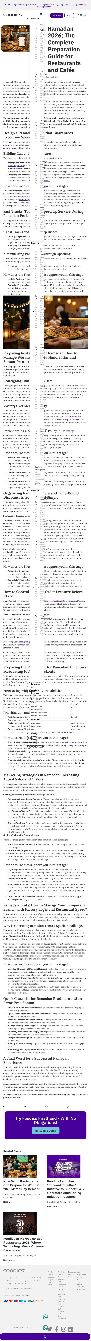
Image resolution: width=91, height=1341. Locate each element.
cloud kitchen (69, 634)
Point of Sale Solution (61, 1277)
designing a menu (11, 145)
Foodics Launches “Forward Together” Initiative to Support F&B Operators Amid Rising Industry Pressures (65, 1189)
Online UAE (62, 1302)
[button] (13, 1106)
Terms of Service (79, 1278)
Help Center (35, 723)
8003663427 (28, 1288)
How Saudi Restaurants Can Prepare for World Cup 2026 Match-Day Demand (23, 1185)
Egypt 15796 (62, 5)
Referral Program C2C (39, 712)
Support (50, 1280)
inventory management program (72, 745)
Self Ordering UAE (61, 1311)
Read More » (9, 1202)
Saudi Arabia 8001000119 (15, 5)
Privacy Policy (81, 1275)
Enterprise (35, 684)
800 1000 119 (13, 1288)
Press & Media (36, 726)
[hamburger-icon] (41, 14)
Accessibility (80, 1287)
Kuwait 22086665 (77, 5)
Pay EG (60, 1287)
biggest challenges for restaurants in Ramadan (54, 601)
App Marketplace (35, 688)
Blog (33, 729)
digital (11, 242)
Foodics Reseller (37, 709)
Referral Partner (37, 706)
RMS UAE (61, 1282)
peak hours (77, 282)
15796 (11, 1295)
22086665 (25, 1295)
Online (60, 1297)
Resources (35, 719)
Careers (50, 1275)
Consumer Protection (79, 1283)
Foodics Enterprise (61, 1293)
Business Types (34, 694)
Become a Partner (35, 700)
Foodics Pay (62, 1284)
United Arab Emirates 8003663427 (41, 5)
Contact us (51, 1277)
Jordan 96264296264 (45, 7)
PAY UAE (61, 1289)
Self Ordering (61, 1305)
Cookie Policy (80, 1289)
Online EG (61, 1299)
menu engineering (16, 165)
